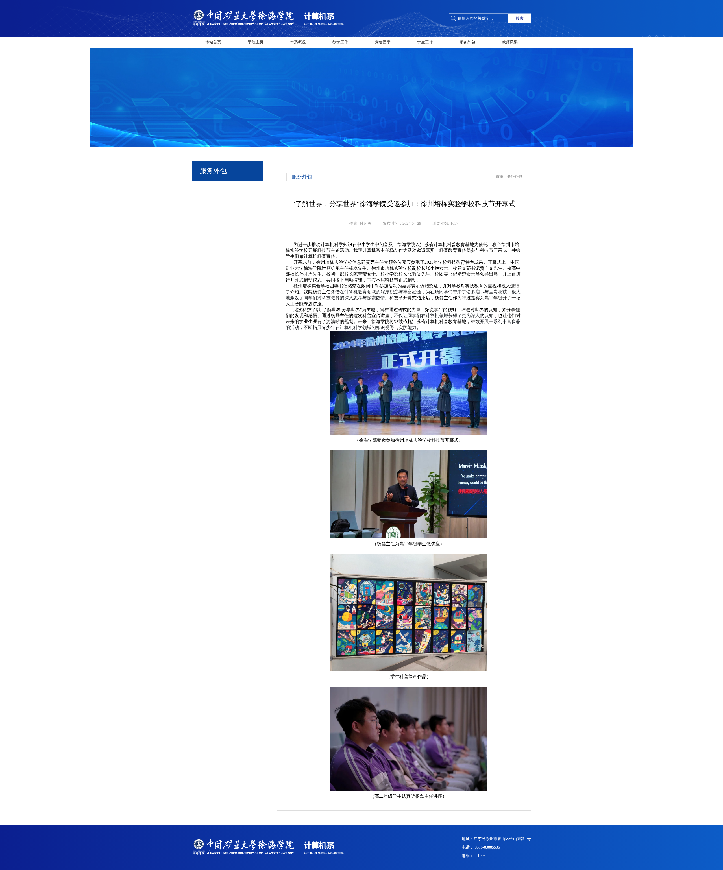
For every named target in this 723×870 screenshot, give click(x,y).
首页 (500, 177)
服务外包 (514, 177)
